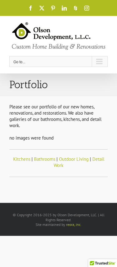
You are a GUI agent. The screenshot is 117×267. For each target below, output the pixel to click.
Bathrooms (44, 159)
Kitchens (21, 159)
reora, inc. (73, 224)
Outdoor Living (74, 159)
